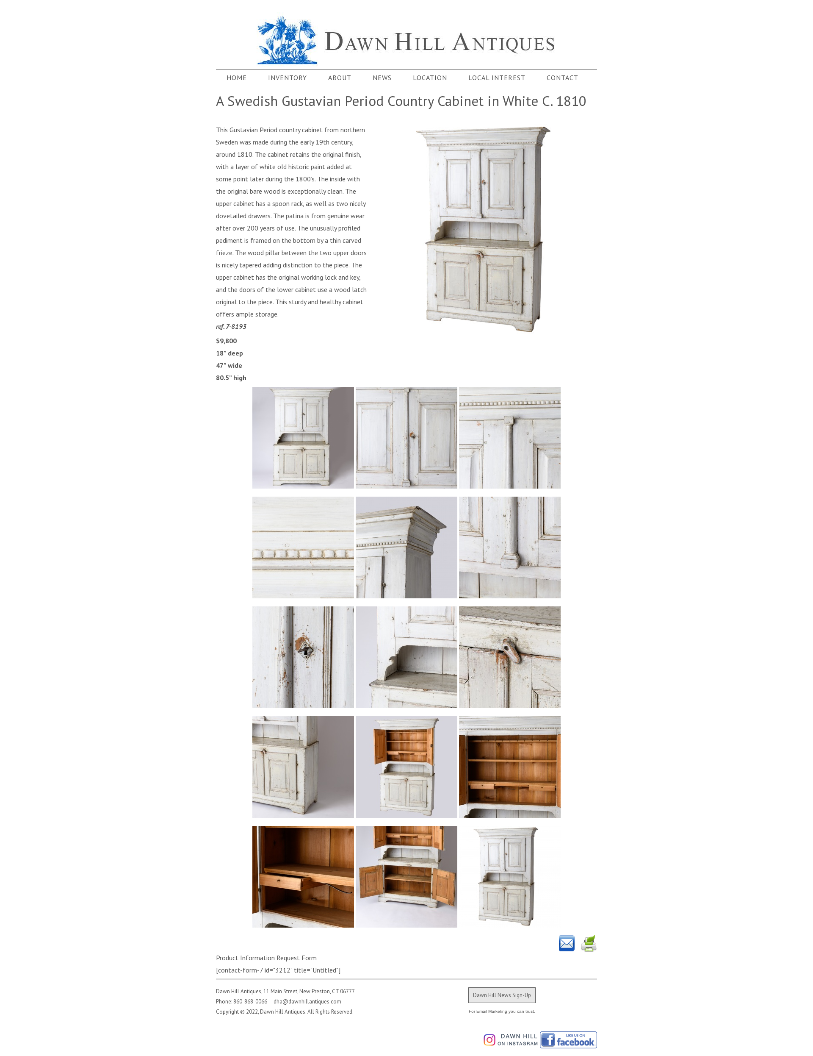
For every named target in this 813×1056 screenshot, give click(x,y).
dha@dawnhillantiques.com (304, 1001)
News (382, 77)
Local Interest (496, 77)
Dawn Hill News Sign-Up (502, 995)
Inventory (287, 77)
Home (237, 77)
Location (430, 77)
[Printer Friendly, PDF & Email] (578, 943)
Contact (562, 77)
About (339, 77)
